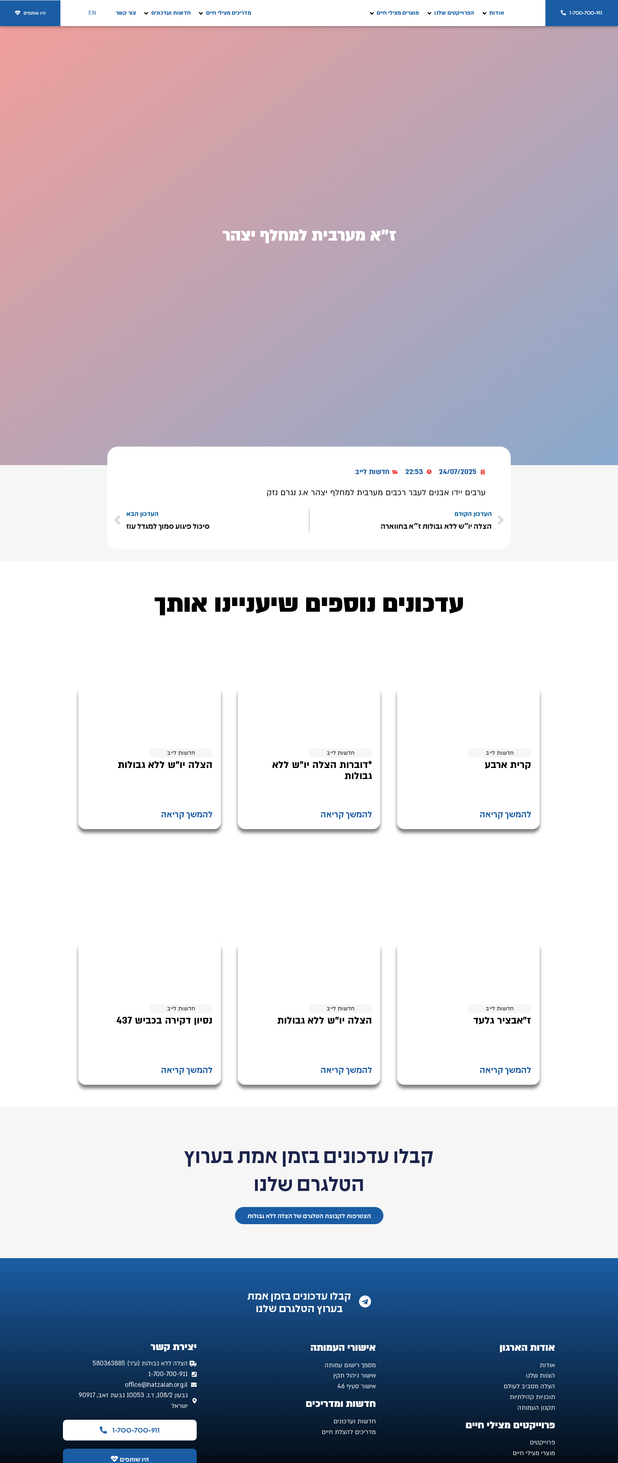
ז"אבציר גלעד (502, 1020)
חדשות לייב (372, 472)
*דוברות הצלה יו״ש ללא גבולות (322, 770)
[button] (492, 13)
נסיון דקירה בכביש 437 (164, 1020)
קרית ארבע (508, 765)
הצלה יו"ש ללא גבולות (165, 765)
